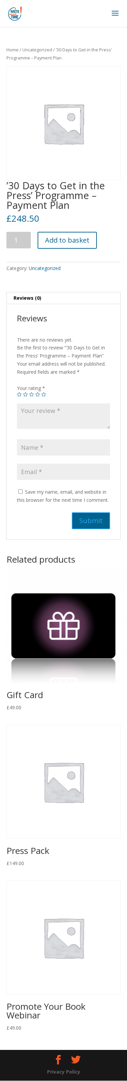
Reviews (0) (27, 298)
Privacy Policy (63, 1071)
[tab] (63, 298)
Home (12, 50)
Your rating (31, 388)
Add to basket (67, 240)
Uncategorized (37, 50)
